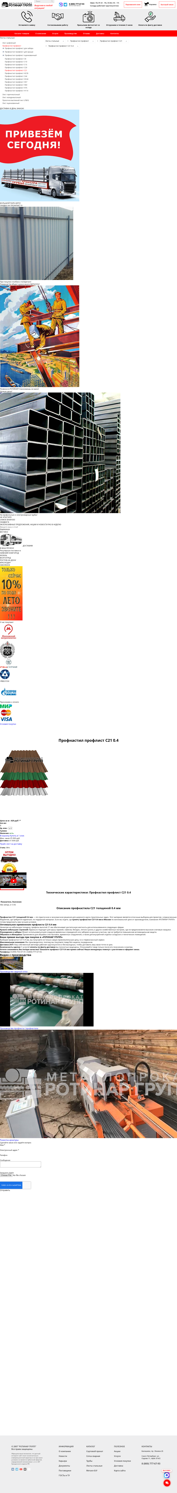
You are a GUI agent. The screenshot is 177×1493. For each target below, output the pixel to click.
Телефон (3, 1155)
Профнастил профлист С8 (15, 59)
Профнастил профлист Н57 (16, 82)
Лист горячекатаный (11, 95)
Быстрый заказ (167, 4)
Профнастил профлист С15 (16, 65)
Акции (117, 1451)
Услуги (55, 33)
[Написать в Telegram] (65, 4)
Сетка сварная (93, 1456)
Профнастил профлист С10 (16, 62)
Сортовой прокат (94, 1451)
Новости (63, 1456)
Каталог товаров (22, 33)
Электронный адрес (9, 1150)
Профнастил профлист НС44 (16, 79)
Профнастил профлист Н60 (16, 85)
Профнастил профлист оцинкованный (21, 55)
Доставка (100, 33)
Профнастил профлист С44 (16, 76)
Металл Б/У (91, 1470)
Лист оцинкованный (10, 103)
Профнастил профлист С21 (16, 70)
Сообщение (5, 1160)
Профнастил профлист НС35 (16, 73)
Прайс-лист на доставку (11, 844)
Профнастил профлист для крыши (19, 52)
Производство (70, 33)
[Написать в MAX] (61, 4)
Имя (2, 1145)
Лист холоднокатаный (11, 97)
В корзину (5, 835)
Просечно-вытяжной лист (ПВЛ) (15, 100)
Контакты (114, 33)
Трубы (89, 1461)
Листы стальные (94, 1465)
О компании (40, 33)
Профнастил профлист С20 (16, 67)
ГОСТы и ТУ (64, 1475)
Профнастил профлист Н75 (16, 88)
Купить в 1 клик (17, 835)
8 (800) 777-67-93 (76, 4)
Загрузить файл (7, 1173)
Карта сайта (119, 1470)
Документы (64, 1465)
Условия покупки (8, 724)
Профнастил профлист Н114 (16, 91)
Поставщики (65, 1470)
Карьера (63, 1461)
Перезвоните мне (132, 4)
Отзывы (86, 33)
